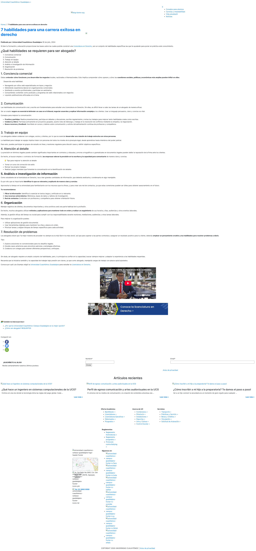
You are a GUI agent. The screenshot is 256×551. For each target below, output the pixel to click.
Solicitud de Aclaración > (170, 421)
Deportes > (140, 419)
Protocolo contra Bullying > (111, 444)
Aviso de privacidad (170, 370)
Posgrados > (110, 421)
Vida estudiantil (172, 14)
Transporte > (166, 412)
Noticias (169, 16)
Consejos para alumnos (175, 9)
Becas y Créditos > (168, 417)
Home (3, 24)
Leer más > (78, 397)
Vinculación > (166, 419)
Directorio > (141, 414)
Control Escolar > (143, 424)
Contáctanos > (142, 412)
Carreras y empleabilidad (175, 12)
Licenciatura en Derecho (82, 46)
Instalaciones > (142, 417)
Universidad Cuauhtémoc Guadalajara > (16, 2)
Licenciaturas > (111, 414)
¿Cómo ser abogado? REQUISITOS (18, 328)
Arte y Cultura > (142, 421)
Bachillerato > (110, 412)
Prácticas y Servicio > (169, 414)
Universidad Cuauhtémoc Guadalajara (44, 265)
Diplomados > (110, 419)
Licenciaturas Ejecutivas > (115, 417)
